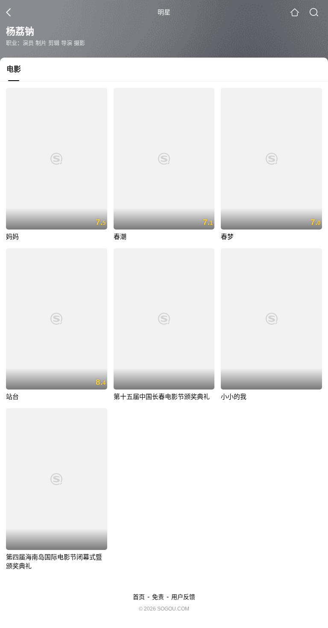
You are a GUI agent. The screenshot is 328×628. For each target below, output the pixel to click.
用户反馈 (183, 596)
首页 (139, 596)
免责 (158, 596)
